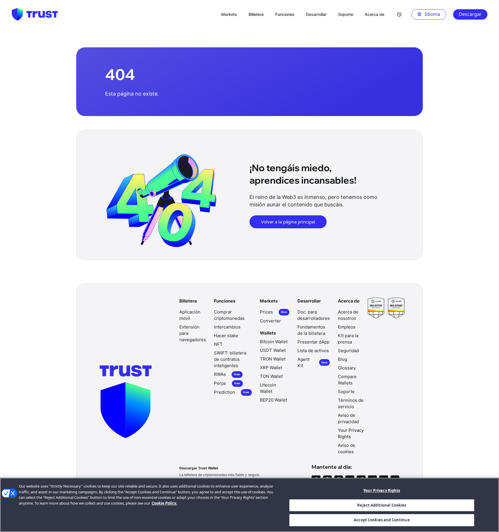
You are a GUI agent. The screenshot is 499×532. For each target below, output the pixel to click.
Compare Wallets (347, 380)
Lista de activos (313, 350)
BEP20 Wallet (273, 400)
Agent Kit (312, 362)
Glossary (347, 368)
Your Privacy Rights (381, 490)
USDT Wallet (273, 350)
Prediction (231, 392)
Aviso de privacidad (348, 418)
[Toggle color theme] (399, 14)
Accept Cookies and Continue (382, 519)
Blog (342, 359)
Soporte (346, 391)
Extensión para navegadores (192, 333)
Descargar (470, 14)
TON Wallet (271, 376)
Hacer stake (226, 335)
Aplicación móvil (189, 315)
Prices (273, 312)
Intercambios (227, 327)
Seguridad (348, 350)
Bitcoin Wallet (274, 341)
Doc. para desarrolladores (313, 315)
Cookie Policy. (164, 503)
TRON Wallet (273, 359)
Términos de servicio (351, 403)
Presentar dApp (313, 342)
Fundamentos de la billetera (311, 330)
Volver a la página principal (288, 222)
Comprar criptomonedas (229, 315)
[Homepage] (35, 14)
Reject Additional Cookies (381, 505)
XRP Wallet (271, 367)
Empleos (346, 327)
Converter (270, 321)
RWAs (227, 374)
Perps (227, 383)
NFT (218, 344)
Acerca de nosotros (348, 315)
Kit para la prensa (348, 339)
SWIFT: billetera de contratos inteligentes (230, 359)
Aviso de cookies (346, 448)
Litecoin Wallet (268, 388)
